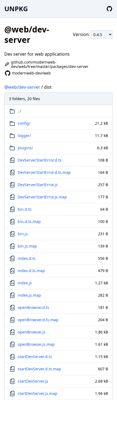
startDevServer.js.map (37, 393)
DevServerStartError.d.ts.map (44, 172)
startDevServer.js (33, 381)
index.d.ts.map (31, 270)
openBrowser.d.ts (33, 307)
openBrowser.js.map (36, 344)
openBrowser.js (31, 332)
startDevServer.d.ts (35, 356)
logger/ (24, 135)
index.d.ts (27, 258)
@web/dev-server (22, 87)
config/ (24, 123)
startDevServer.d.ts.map (39, 368)
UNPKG (16, 8)
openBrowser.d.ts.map (38, 319)
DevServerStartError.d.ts (39, 160)
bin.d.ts (25, 209)
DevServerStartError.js (38, 184)
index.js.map (29, 295)
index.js (25, 282)
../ (19, 111)
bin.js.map (27, 246)
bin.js (23, 233)
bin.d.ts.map (29, 221)
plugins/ (25, 147)
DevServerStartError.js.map (42, 196)
